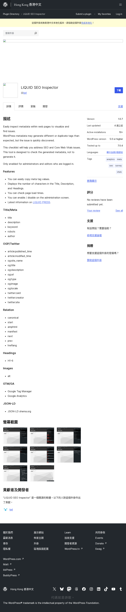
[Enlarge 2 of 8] (50, 431)
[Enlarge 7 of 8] (23, 469)
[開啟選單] (121, 4)
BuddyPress (11, 575)
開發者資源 (71, 543)
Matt (7, 564)
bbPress (9, 569)
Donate (101, 543)
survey (118, 165)
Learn (68, 532)
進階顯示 (92, 180)
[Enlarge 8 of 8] (50, 469)
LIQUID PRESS (41, 202)
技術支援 (69, 537)
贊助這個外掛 (94, 260)
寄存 (5, 543)
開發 (45, 106)
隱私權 (6, 548)
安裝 (33, 106)
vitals (119, 172)
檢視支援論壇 (94, 235)
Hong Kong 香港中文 (22, 589)
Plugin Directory (11, 14)
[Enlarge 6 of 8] (76, 450)
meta (119, 159)
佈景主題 (39, 537)
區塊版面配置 (41, 548)
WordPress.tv (74, 548)
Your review (93, 210)
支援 (120, 106)
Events (99, 537)
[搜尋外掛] (36, 33)
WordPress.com (13, 559)
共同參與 (100, 532)
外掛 (36, 543)
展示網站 (39, 532)
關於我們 (8, 532)
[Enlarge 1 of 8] (23, 431)
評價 (20, 106)
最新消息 (8, 537)
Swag (100, 548)
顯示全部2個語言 (115, 152)
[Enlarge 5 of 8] (50, 450)
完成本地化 (86, 22)
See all (119, 210)
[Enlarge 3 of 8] (76, 431)
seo (111, 165)
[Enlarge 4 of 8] (23, 450)
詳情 (8, 106)
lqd (25, 92)
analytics (111, 159)
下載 (119, 90)
